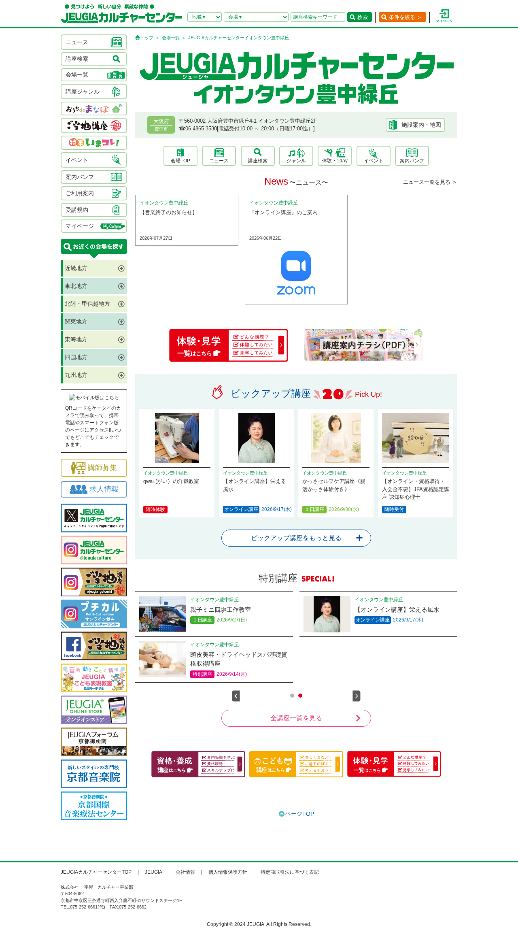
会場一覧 (171, 37)
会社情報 (185, 872)
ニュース (219, 161)
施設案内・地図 (421, 124)
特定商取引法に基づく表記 (290, 872)
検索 (362, 17)
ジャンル (296, 161)
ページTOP (299, 814)
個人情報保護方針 (227, 872)
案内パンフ (412, 161)
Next (356, 696)
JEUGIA (153, 872)
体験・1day (335, 161)
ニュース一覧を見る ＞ (430, 182)
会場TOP (180, 161)
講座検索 (257, 161)
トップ (146, 37)
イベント (373, 161)
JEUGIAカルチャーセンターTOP (96, 872)
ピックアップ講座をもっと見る (296, 537)
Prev (236, 696)
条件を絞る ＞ (405, 17)
